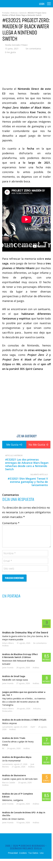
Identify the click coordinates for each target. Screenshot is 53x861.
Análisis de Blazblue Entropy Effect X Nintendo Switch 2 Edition (20, 656)
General (22, 13)
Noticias (14, 13)
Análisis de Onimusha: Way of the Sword (25, 632)
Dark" (33, 727)
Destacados (7, 711)
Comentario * (10, 523)
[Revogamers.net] (15, 6)
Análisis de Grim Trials (13, 738)
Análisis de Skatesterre (14, 775)
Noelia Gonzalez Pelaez (16, 45)
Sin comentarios (33, 48)
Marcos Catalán (8, 782)
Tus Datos (33, 853)
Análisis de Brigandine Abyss (16, 757)
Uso (42, 853)
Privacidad (13, 853)
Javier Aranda (7, 667)
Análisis (5, 645)
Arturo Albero (8, 643)
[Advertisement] (26, 402)
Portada (5, 13)
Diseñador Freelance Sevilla (26, 848)
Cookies (23, 853)
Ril (3, 748)
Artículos (36, 708)
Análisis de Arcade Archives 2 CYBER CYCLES (24, 719)
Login (41, 3)
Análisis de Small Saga (13, 676)
